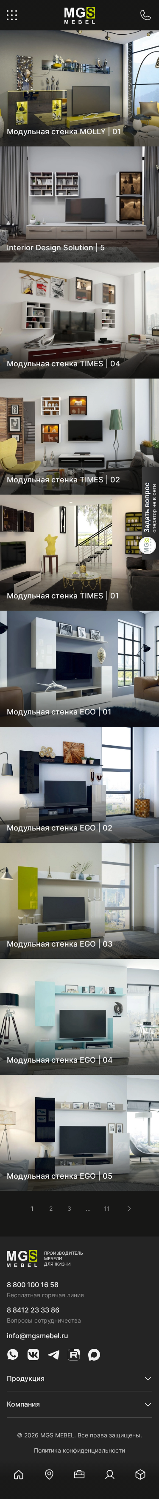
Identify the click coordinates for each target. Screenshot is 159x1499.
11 (107, 1208)
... (88, 1208)
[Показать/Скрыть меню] (12, 15)
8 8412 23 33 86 (33, 1310)
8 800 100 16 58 (33, 1284)
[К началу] (142, 1441)
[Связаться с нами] (145, 15)
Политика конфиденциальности (79, 1450)
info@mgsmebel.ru (37, 1335)
